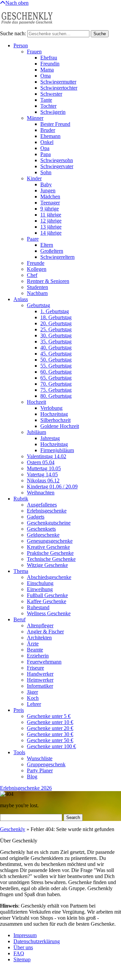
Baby (46, 184)
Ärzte (33, 643)
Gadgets (35, 517)
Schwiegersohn (56, 160)
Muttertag (44, 468)
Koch (33, 698)
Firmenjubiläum (57, 450)
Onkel (46, 142)
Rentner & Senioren (48, 281)
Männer (35, 118)
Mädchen (50, 196)
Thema (20, 571)
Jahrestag (50, 438)
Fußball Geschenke (47, 595)
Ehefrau (48, 57)
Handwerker (40, 674)
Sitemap (22, 959)
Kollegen (36, 269)
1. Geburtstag (54, 311)
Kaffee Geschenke (46, 601)
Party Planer (40, 770)
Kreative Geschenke (48, 547)
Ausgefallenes (42, 504)
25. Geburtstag (56, 329)
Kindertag (52, 486)
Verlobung (51, 408)
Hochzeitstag (54, 414)
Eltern (46, 245)
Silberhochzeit (55, 420)
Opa (44, 148)
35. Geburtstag (56, 341)
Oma (45, 76)
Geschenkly (12, 829)
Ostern (40, 462)
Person (20, 45)
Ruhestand (38, 607)
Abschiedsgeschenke (49, 577)
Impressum (25, 935)
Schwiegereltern (57, 257)
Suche (99, 33)
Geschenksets (41, 529)
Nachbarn (37, 293)
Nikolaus (43, 480)
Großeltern (51, 251)
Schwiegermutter (58, 82)
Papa (45, 154)
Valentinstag (46, 456)
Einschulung (40, 583)
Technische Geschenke (51, 559)
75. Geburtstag (56, 390)
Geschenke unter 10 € (50, 722)
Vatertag (42, 474)
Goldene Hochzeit (59, 426)
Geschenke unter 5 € (49, 716)
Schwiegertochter (58, 88)
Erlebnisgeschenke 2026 (26, 788)
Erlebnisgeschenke (47, 511)
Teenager (50, 202)
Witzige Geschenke (47, 565)
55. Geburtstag (56, 366)
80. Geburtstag (56, 396)
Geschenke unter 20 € (50, 728)
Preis (18, 710)
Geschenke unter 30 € (50, 734)
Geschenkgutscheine (49, 523)
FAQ (18, 953)
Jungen (47, 190)
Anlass (20, 299)
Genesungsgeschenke (50, 541)
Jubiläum (36, 432)
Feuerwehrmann (44, 662)
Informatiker (40, 686)
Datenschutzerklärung (36, 941)
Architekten (39, 637)
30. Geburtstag (56, 335)
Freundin (49, 63)
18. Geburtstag (56, 317)
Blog (32, 776)
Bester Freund (55, 124)
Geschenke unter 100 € (51, 746)
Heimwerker (40, 680)
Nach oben (17, 3)
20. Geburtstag (56, 323)
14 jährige (51, 233)
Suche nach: (13, 33)
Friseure (35, 668)
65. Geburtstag (56, 378)
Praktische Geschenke (50, 553)
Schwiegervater (56, 166)
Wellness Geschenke (49, 613)
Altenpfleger (40, 625)
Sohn (45, 172)
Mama (47, 69)
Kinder (34, 178)
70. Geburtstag (56, 384)
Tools (19, 752)
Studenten (37, 287)
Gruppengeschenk (46, 764)
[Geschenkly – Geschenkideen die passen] (27, 27)
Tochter (48, 106)
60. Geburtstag (56, 372)
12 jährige (51, 221)
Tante (46, 100)
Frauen (34, 51)
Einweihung (40, 589)
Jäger (32, 692)
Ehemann (50, 136)
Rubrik (20, 498)
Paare (33, 239)
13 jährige (51, 227)
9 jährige (49, 208)
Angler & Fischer (45, 631)
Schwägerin (53, 112)
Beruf (19, 619)
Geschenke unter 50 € (50, 740)
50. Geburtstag (56, 359)
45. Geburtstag (56, 353)
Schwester (51, 94)
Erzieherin (38, 656)
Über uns (23, 947)
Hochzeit (36, 402)
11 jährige (50, 214)
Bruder (47, 130)
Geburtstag (38, 305)
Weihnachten (40, 492)
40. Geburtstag (56, 347)
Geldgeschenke (43, 535)
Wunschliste (39, 758)
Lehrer (34, 704)
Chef (32, 275)
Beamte (35, 649)
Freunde (35, 263)
